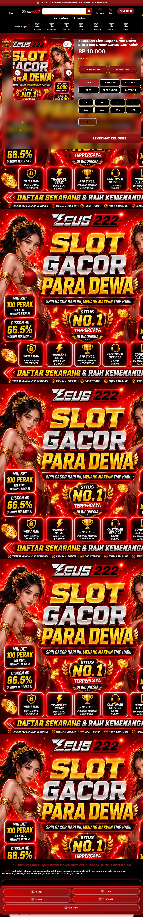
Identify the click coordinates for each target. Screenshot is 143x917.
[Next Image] (69, 73)
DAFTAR (39, 900)
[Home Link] (30, 11)
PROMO (39, 892)
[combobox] (64, 11)
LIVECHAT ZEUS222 (110, 138)
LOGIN (108, 892)
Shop (11, 13)
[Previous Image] (18, 73)
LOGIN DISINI (122, 69)
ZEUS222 (6, 871)
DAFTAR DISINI (93, 69)
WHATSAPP (108, 900)
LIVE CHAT (73, 908)
